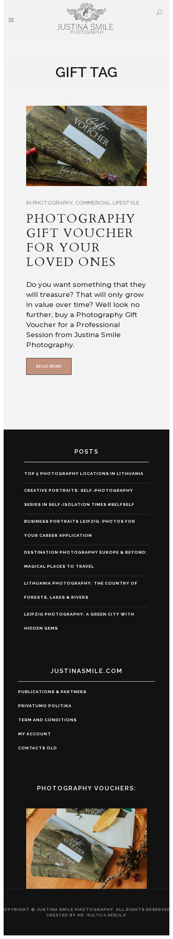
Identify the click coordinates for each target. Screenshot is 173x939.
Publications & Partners (52, 691)
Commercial (92, 203)
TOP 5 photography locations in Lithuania (84, 473)
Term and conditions (47, 720)
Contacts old (37, 748)
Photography (53, 203)
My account (34, 734)
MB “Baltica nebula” (102, 915)
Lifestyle (126, 203)
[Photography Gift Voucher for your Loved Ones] (86, 146)
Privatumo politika (45, 706)
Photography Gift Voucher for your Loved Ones (81, 240)
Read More (49, 366)
